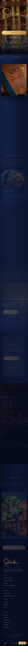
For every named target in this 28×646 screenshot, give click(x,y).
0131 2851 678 (6, 593)
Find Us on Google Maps (9, 585)
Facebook (5, 604)
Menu (13, 32)
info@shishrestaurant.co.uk (9, 595)
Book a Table (13, 37)
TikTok (4, 607)
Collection (13, 42)
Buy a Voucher (10, 354)
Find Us (13, 46)
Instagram (5, 602)
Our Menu (5, 617)
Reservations (6, 627)
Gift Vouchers (6, 622)
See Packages (10, 308)
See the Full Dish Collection (14, 544)
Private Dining (6, 620)
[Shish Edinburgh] (5, 4)
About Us (5, 615)
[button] (24, 4)
